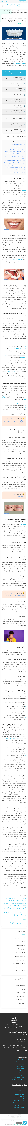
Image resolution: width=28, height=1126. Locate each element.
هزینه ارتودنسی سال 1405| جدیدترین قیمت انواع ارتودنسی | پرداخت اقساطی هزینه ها (14, 904)
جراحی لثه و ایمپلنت (20, 992)
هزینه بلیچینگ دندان (20, 949)
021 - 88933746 (21, 1039)
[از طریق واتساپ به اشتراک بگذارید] (20, 923)
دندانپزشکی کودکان (20, 1000)
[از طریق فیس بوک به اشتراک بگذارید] (15, 923)
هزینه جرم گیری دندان (19, 960)
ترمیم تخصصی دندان (19, 1077)
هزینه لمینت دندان (20, 945)
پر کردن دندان (21, 1060)
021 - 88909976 (21, 1037)
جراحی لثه (21, 1075)
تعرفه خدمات (22, 1003)
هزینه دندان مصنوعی (20, 956)
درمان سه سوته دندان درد (18, 1079)
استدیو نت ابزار (8, 1124)
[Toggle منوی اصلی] (26, 6)
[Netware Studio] (14, 1116)
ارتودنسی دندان (21, 996)
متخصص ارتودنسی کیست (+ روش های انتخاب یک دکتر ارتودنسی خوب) (14, 914)
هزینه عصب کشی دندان (19, 963)
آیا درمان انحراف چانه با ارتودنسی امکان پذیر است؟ (15, 909)
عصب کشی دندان (20, 1062)
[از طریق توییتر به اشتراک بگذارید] (17, 923)
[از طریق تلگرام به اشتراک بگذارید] (10, 923)
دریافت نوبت (22, 1)
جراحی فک (21, 1073)
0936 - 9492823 (21, 1042)
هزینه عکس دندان (20, 967)
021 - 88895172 (21, 1035)
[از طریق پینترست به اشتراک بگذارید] (12, 923)
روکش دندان (21, 1071)
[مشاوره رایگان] (25, 1123)
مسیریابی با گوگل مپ (19, 1051)
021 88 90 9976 (6, 1)
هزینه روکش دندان (20, 952)
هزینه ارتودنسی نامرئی (19, 971)
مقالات (18, 11)
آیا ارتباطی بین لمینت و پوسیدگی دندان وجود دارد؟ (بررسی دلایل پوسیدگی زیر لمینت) (14, 421)
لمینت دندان (21, 1064)
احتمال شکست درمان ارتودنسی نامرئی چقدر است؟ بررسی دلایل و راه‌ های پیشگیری (15, 899)
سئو (14, 1124)
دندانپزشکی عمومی (20, 985)
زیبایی (23, 989)
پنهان (10, 142)
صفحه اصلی (24, 11)
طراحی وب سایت (19, 1124)
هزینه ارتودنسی (21, 942)
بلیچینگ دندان (20, 1068)
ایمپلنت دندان (20, 1066)
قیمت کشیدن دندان (20, 938)
